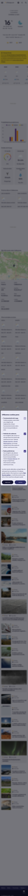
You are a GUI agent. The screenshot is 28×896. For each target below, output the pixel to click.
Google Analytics (8, 441)
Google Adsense (12, 458)
